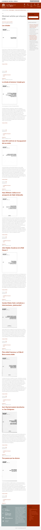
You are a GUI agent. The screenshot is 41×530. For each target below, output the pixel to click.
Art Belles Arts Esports (7, 74)
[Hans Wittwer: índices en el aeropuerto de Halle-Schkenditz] (9, 206)
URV (30, 520)
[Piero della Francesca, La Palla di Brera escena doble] (9, 366)
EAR (6, 71)
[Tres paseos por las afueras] (9, 470)
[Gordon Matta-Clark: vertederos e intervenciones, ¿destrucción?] (9, 317)
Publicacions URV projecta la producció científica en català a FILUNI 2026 (34, 26)
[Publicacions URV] (8, 5)
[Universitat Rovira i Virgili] (10, 1)
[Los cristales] (9, 37)
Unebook (6, 521)
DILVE (30, 510)
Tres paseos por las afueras (11, 458)
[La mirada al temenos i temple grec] (9, 94)
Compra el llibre (4, 64)
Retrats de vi (31, 518)
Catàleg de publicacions (33, 509)
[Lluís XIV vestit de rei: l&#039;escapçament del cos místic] (9, 155)
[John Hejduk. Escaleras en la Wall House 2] (9, 262)
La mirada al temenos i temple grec (13, 82)
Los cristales (6, 25)
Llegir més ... (4, 78)
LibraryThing (31, 516)
